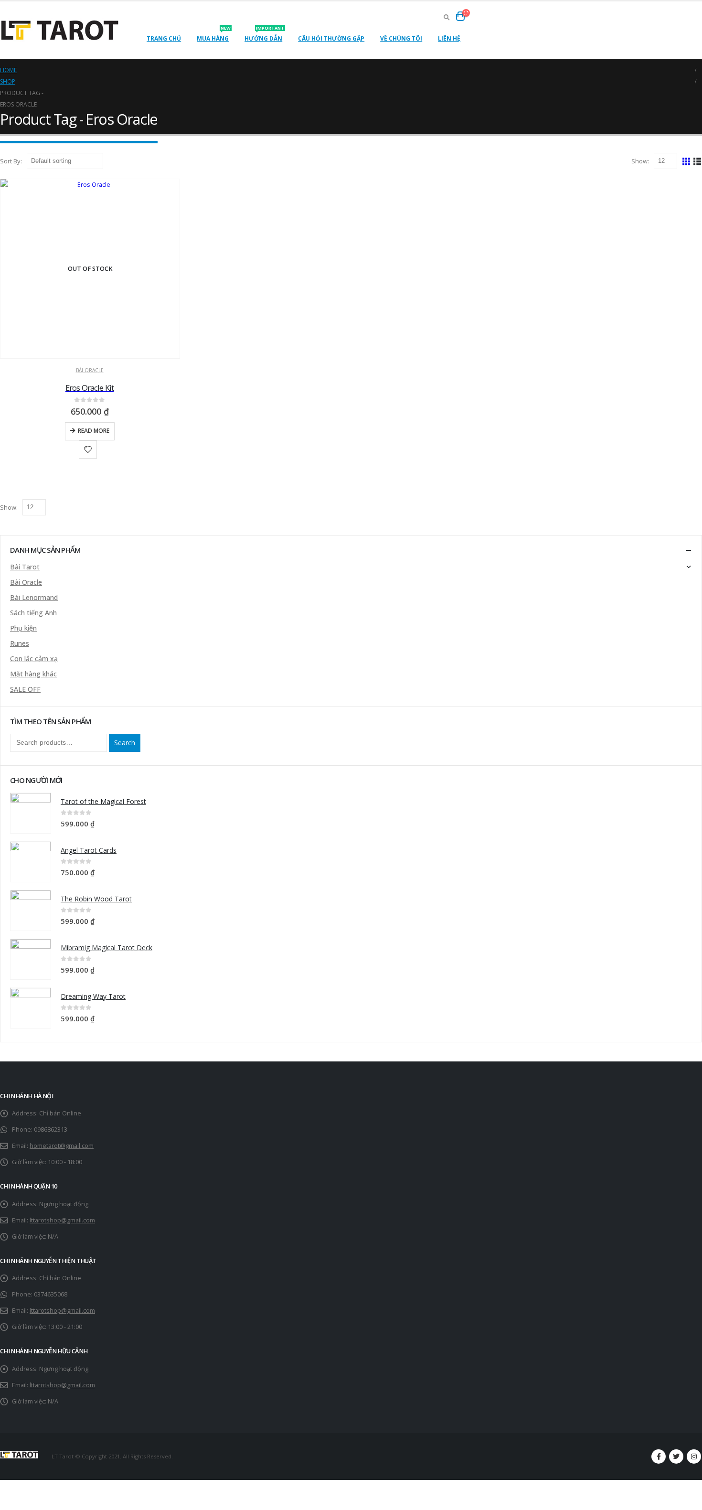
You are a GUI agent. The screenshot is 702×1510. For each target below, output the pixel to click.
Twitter (676, 1456)
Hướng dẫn (264, 36)
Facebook (658, 1456)
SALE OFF (25, 689)
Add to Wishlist (88, 449)
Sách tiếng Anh (33, 612)
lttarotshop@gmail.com (62, 1220)
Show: (640, 161)
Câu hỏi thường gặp (331, 38)
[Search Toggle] (446, 17)
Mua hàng (214, 36)
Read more (93, 431)
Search (124, 742)
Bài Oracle (90, 370)
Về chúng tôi (401, 38)
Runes (19, 643)
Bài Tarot (25, 566)
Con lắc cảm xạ (34, 658)
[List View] (697, 160)
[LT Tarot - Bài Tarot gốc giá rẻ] (59, 30)
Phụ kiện (23, 627)
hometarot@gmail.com (62, 1146)
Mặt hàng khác (33, 673)
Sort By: (11, 161)
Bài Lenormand (34, 597)
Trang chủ (164, 38)
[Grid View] (686, 160)
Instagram (694, 1456)
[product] (30, 813)
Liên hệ (449, 38)
